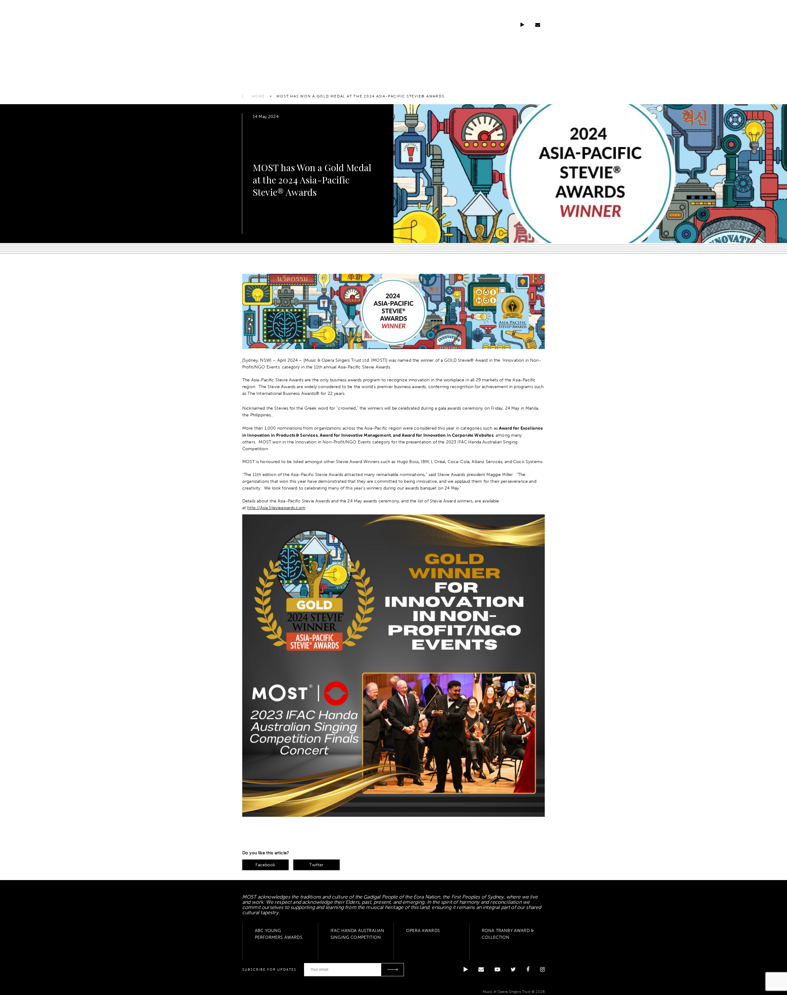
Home (258, 96)
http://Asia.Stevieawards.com (276, 507)
